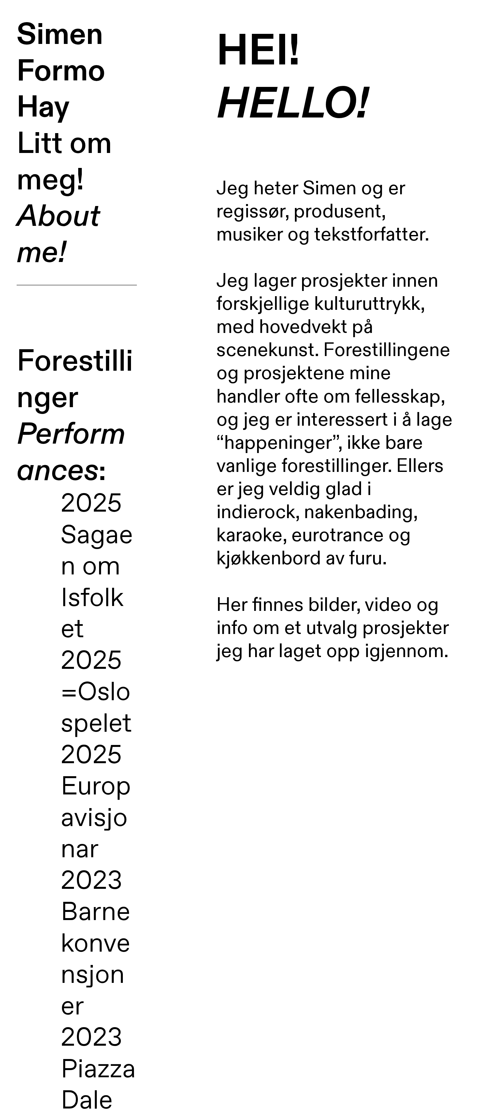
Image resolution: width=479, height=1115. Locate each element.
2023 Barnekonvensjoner (95, 944)
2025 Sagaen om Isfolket (97, 567)
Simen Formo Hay (61, 71)
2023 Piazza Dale (98, 1069)
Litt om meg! (64, 198)
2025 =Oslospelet (96, 692)
